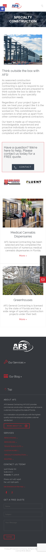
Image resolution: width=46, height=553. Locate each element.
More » (23, 255)
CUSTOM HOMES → (11, 450)
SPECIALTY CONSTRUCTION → (16, 455)
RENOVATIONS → (11, 438)
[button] (2, 8)
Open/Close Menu (5, 5)
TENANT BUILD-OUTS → (13, 446)
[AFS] (25, 6)
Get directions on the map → (14, 487)
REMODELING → (10, 442)
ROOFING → (9, 459)
